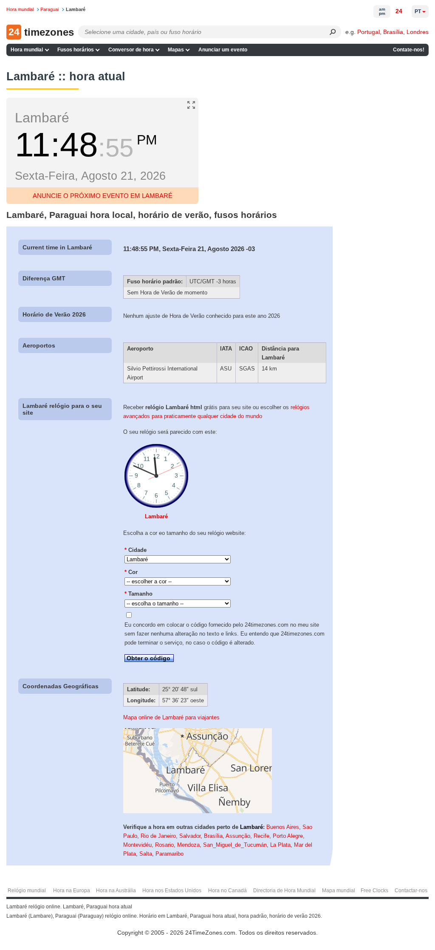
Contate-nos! (408, 50)
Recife (261, 836)
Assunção (238, 836)
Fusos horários (75, 50)
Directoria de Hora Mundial (284, 890)
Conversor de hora (131, 50)
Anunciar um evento (222, 50)
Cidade (135, 550)
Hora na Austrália (116, 890)
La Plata (280, 845)
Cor (131, 572)
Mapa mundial (338, 890)
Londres (418, 31)
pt (418, 11)
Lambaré (156, 516)
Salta (145, 854)
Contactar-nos (411, 890)
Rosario (164, 845)
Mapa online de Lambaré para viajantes (171, 717)
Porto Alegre (288, 836)
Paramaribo (169, 854)
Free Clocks (374, 890)
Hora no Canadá (227, 890)
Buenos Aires (282, 827)
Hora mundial (27, 50)
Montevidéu (137, 845)
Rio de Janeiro (158, 836)
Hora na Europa (71, 890)
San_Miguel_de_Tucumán (235, 845)
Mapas (176, 50)
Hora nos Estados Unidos (171, 890)
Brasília (393, 31)
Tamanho (138, 594)
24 (398, 11)
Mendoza (188, 845)
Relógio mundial (27, 890)
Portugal (368, 31)
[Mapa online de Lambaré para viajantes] (197, 811)
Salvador (190, 836)
